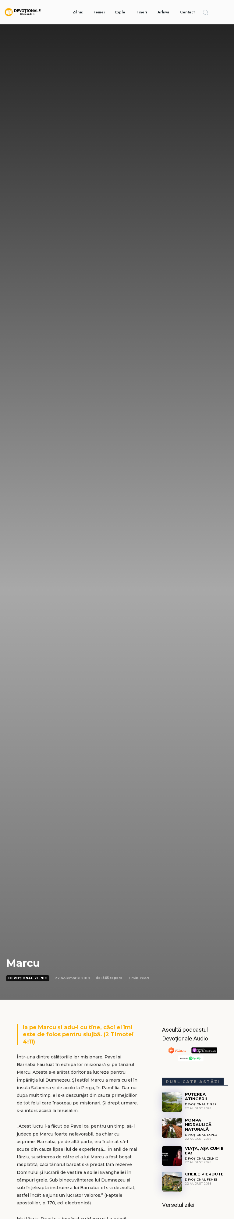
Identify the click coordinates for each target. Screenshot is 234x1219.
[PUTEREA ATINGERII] (172, 1102)
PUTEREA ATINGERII (196, 1096)
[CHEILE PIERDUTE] (172, 1182)
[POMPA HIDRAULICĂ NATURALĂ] (172, 1128)
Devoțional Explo (201, 1134)
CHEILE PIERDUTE (204, 1173)
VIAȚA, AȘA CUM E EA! (204, 1150)
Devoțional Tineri (201, 1104)
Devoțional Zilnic (27, 978)
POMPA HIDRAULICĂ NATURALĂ (198, 1125)
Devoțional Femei (201, 1179)
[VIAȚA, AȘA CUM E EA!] (172, 1156)
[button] (205, 12)
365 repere (112, 978)
